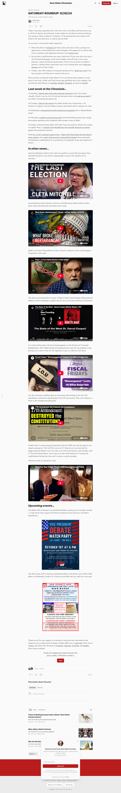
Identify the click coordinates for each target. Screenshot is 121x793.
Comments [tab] (32, 687)
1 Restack (41, 668)
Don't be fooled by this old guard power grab (42, 719)
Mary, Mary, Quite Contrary (39, 729)
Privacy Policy (73, 772)
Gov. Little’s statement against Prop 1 (46, 134)
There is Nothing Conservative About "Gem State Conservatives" (49, 716)
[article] (60, 719)
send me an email (83, 96)
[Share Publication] (99, 3)
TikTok (85, 83)
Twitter (31, 646)
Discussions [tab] (42, 710)
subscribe (78, 643)
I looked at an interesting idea (50, 117)
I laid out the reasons (46, 103)
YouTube (53, 83)
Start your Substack (56, 785)
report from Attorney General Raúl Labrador (60, 137)
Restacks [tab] (40, 687)
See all (32, 754)
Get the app (69, 785)
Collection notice (72, 780)
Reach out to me (81, 70)
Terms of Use (69, 770)
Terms (64, 780)
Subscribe (106, 3)
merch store (73, 53)
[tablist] (36, 687)
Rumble (61, 83)
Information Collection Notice (60, 772)
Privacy (59, 780)
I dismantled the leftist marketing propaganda (57, 110)
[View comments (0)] (36, 26)
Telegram (67, 646)
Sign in (115, 3)
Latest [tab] (35, 710)
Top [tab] (30, 710)
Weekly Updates (33, 10)
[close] (77, 741)
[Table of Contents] (2, 396)
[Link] (25, 89)
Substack (50, 47)
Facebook (68, 83)
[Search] (95, 3)
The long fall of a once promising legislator (41, 732)
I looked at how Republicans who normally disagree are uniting (66, 127)
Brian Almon (36, 20)
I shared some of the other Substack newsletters (55, 93)
